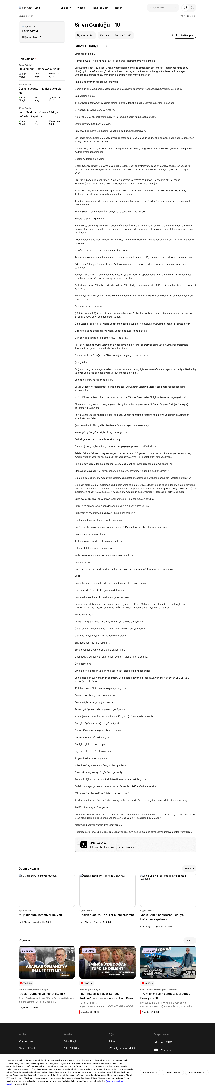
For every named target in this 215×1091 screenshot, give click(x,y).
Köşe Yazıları (26, 1041)
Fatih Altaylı (70, 1041)
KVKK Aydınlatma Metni (122, 1048)
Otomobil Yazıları (28, 1048)
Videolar (81, 7)
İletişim (118, 7)
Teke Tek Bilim (100, 7)
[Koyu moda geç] (188, 8)
